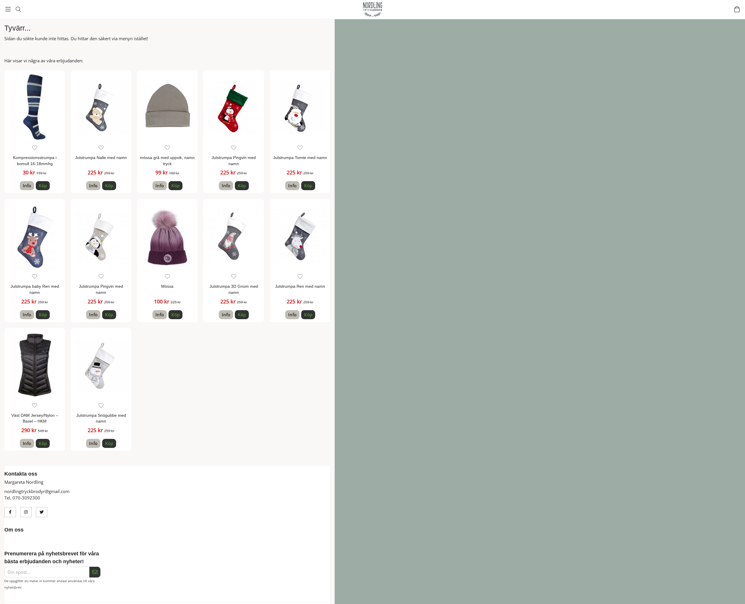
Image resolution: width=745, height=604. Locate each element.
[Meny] (8, 9)
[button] (43, 185)
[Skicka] (94, 572)
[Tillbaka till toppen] (532, 596)
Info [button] (27, 185)
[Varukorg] (737, 9)
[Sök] (18, 9)
